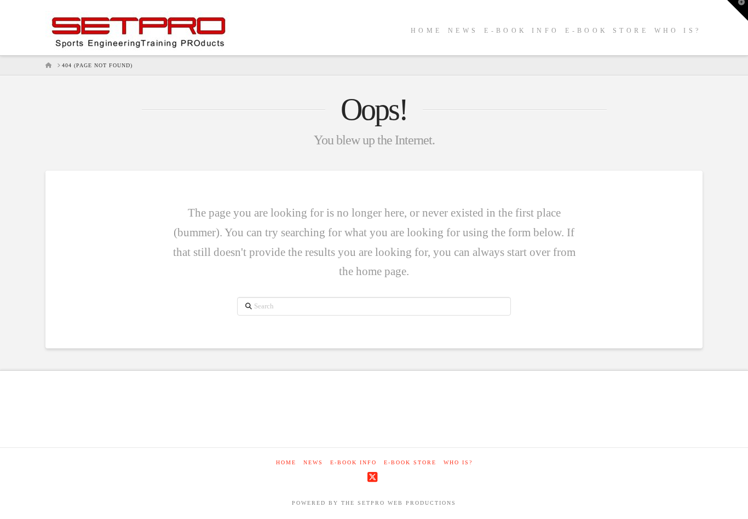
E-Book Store (410, 462)
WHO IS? (458, 462)
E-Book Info (353, 462)
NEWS (313, 462)
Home (286, 462)
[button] (737, 10)
